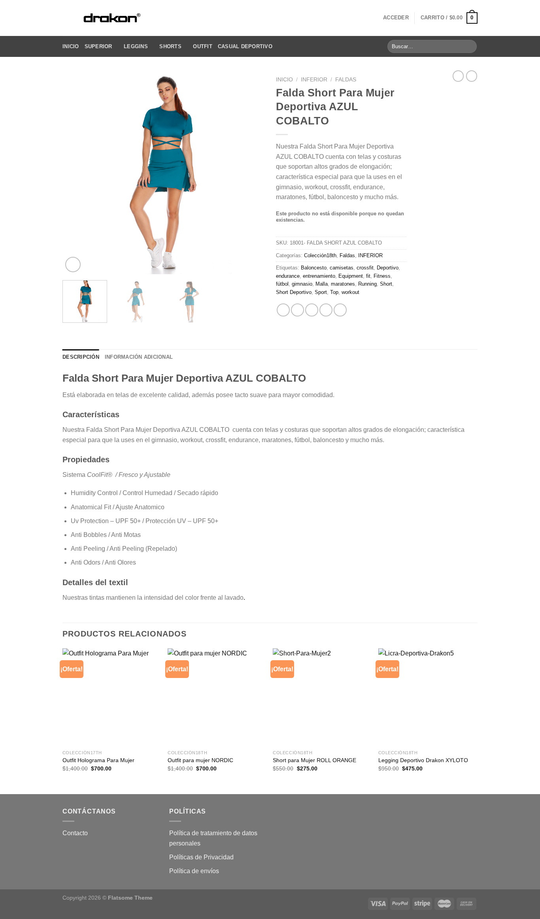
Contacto (75, 833)
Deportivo (387, 268)
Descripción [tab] (80, 357)
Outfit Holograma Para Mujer (98, 760)
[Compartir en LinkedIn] (340, 309)
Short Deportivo (294, 292)
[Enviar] (469, 46)
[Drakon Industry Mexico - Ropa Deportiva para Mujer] (111, 18)
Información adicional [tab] (139, 357)
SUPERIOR (98, 46)
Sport (321, 292)
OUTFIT (202, 46)
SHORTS (170, 46)
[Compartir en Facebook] (283, 309)
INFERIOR (314, 80)
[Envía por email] (311, 309)
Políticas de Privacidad (201, 857)
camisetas (341, 268)
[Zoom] (73, 264)
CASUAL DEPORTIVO (245, 46)
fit (368, 276)
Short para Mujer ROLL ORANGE (314, 760)
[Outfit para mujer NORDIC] (216, 697)
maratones (343, 284)
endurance (288, 276)
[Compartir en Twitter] (297, 309)
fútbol (282, 284)
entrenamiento (319, 276)
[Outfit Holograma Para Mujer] (111, 697)
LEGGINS (136, 46)
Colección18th (320, 255)
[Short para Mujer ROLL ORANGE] (321, 697)
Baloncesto (314, 268)
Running (367, 284)
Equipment (350, 276)
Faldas (345, 80)
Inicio (70, 46)
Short (386, 284)
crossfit (365, 268)
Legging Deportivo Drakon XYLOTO (423, 760)
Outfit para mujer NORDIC (200, 760)
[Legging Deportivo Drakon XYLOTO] (427, 697)
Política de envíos (194, 871)
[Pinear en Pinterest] (325, 309)
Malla (321, 284)
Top (334, 292)
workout (350, 292)
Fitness (382, 276)
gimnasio (302, 284)
